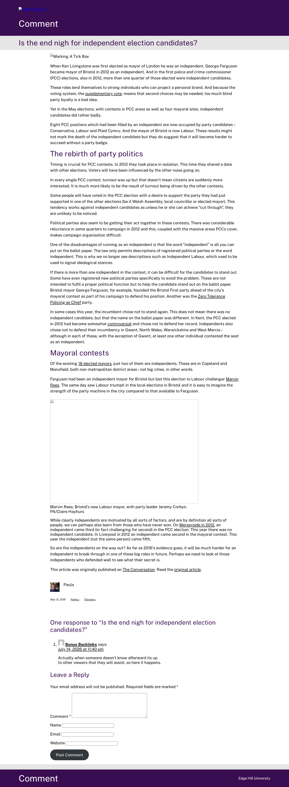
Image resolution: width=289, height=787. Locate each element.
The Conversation (139, 569)
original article (187, 569)
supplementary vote (103, 93)
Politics (75, 599)
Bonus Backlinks (81, 644)
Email (55, 734)
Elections (90, 599)
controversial (120, 323)
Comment (38, 23)
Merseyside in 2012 (196, 525)
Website (57, 743)
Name (55, 725)
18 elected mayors (94, 363)
